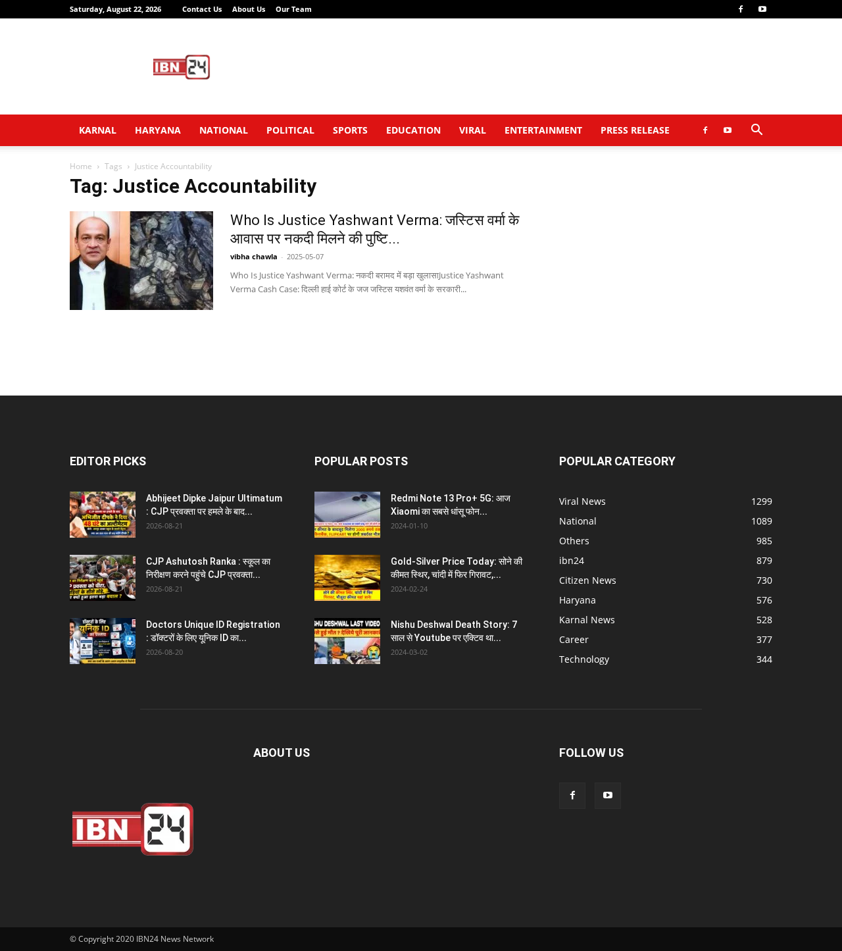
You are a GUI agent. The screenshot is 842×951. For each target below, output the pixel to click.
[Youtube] (762, 9)
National (223, 130)
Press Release (635, 130)
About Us (248, 9)
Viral (472, 130)
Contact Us (202, 9)
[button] (756, 131)
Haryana (158, 130)
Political (290, 130)
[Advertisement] (532, 66)
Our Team (294, 9)
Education (413, 130)
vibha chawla (254, 256)
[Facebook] (741, 9)
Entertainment (543, 130)
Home (81, 166)
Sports (350, 130)
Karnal (97, 130)
